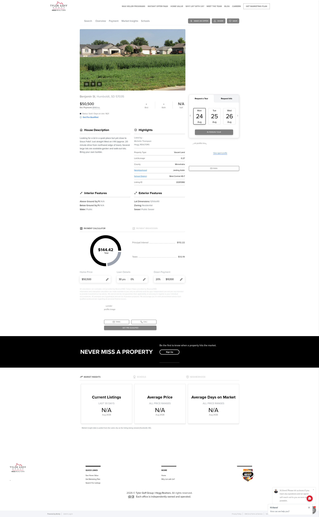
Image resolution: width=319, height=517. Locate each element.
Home (163, 475)
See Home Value (92, 475)
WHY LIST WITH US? (195, 6)
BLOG (227, 6)
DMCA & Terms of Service (254, 514)
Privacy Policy (236, 514)
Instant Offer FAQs (158, 6)
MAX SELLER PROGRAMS (133, 6)
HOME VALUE (176, 6)
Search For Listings (93, 483)
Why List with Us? (168, 479)
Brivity (58, 514)
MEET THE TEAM (214, 6)
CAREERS (236, 6)
